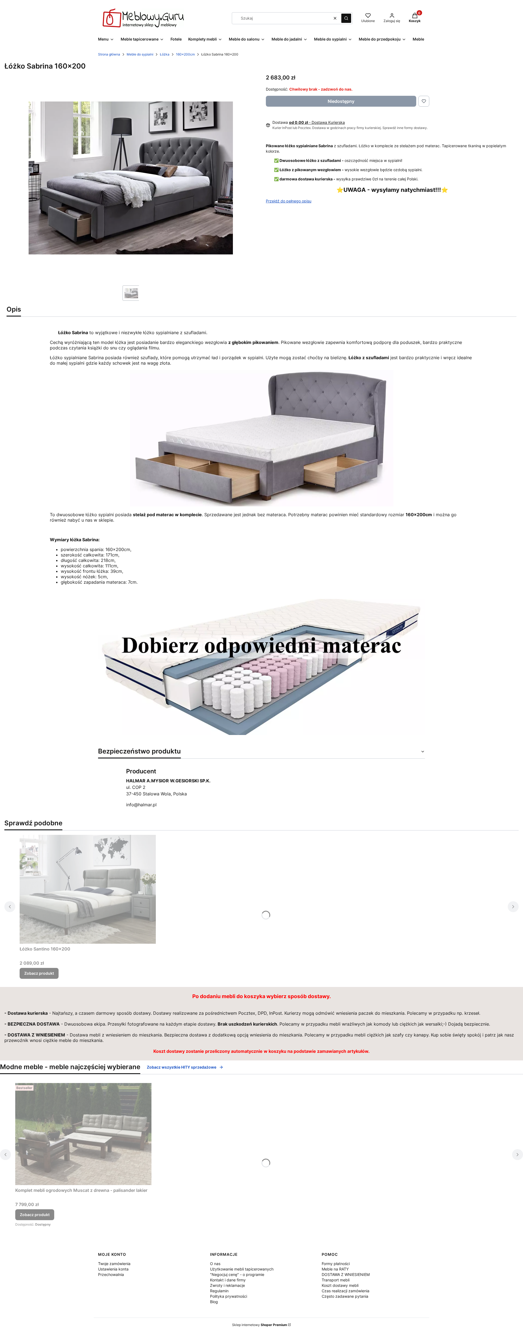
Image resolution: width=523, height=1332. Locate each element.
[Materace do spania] (261, 733)
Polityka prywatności (228, 1296)
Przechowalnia (111, 1274)
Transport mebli (335, 1280)
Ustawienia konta (113, 1269)
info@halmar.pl (141, 804)
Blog (214, 1301)
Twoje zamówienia (114, 1263)
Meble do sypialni (140, 54)
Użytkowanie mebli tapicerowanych (241, 1269)
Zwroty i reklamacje (227, 1285)
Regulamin (219, 1290)
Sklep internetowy (259, 1325)
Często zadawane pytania (345, 1296)
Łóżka (164, 54)
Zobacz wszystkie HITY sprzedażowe (181, 1067)
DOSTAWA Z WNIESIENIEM (346, 1274)
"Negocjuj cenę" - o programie (237, 1274)
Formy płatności (336, 1263)
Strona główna (109, 54)
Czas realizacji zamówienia (345, 1290)
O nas (215, 1263)
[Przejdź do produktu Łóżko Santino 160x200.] (88, 889)
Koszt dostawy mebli (340, 1285)
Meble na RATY (335, 1269)
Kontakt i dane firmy (228, 1280)
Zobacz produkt (39, 973)
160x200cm (185, 54)
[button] (346, 18)
